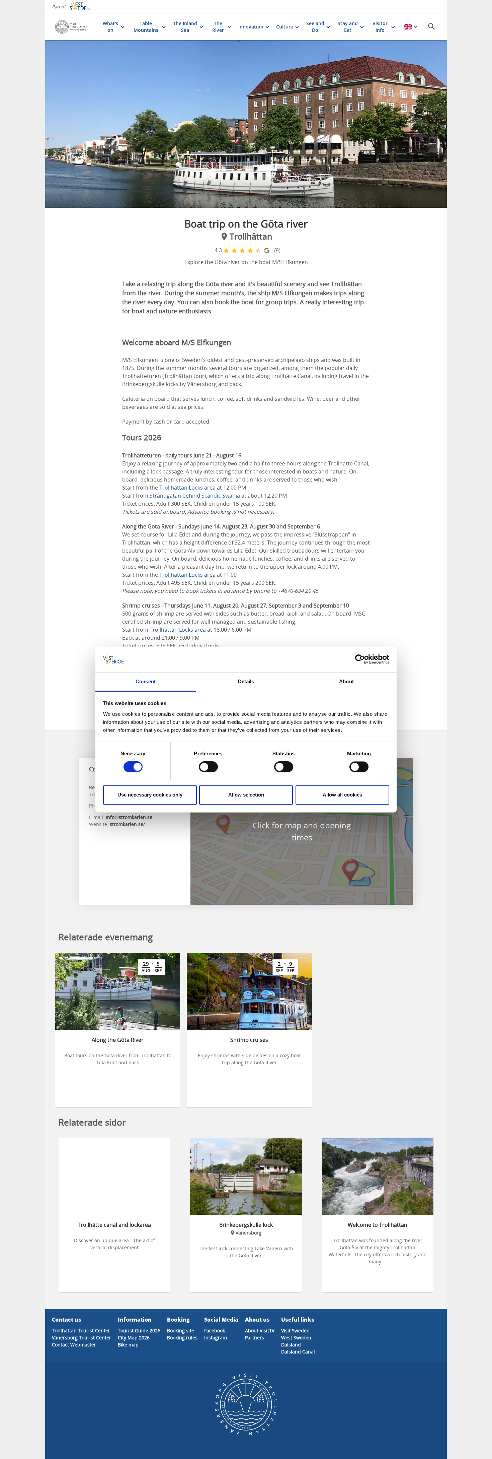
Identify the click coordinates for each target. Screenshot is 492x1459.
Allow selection (246, 795)
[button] (246, 124)
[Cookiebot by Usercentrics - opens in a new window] (360, 659)
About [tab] (346, 681)
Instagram (215, 1337)
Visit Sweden (295, 1330)
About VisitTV (259, 1330)
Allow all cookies (342, 795)
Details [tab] (246, 681)
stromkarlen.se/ (127, 824)
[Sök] (431, 26)
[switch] (208, 767)
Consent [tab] (146, 681)
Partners (254, 1337)
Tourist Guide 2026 (139, 1330)
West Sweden (296, 1337)
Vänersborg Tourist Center (81, 1337)
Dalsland (291, 1344)
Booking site (180, 1330)
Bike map (128, 1344)
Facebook (214, 1330)
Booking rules (182, 1337)
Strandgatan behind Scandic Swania (195, 495)
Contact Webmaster (74, 1344)
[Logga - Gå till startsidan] (75, 27)
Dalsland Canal (298, 1351)
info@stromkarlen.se (129, 817)
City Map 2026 (134, 1337)
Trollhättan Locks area (187, 487)
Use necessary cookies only (149, 795)
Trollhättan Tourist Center (81, 1330)
